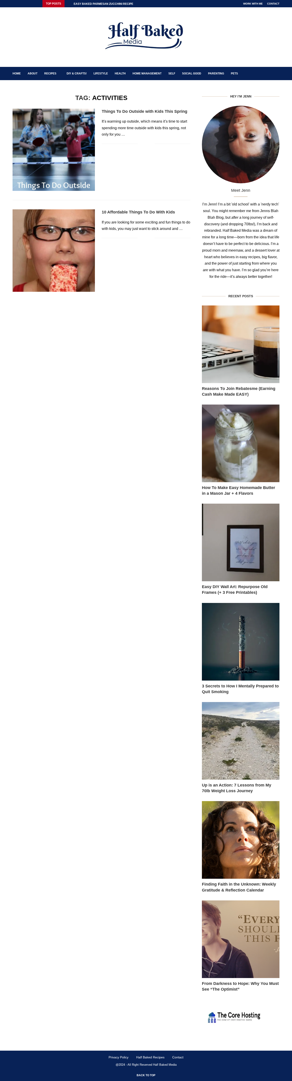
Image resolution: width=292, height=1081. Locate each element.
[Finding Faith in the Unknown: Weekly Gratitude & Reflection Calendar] (240, 840)
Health (120, 73)
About (32, 73)
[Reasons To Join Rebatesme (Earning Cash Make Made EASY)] (240, 344)
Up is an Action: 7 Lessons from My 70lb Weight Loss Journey (236, 788)
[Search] (277, 73)
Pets (234, 73)
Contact (273, 3)
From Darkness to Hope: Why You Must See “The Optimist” (240, 986)
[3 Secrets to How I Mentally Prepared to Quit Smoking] (240, 642)
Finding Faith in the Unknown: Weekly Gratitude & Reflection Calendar (239, 887)
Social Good (191, 73)
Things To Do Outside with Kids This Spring (144, 111)
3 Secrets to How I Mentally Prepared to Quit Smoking (240, 689)
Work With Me (253, 3)
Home (17, 73)
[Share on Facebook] (144, 144)
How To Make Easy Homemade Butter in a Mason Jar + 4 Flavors (238, 490)
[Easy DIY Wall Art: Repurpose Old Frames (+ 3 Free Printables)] (240, 542)
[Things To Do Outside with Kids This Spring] (54, 150)
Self (171, 73)
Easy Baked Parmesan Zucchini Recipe (103, 3)
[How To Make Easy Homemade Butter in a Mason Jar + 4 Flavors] (240, 443)
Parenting (216, 73)
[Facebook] (14, 3)
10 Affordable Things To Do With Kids (138, 212)
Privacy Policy (118, 1057)
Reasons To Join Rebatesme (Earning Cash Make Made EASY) (238, 391)
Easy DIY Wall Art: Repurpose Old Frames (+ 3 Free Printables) (235, 589)
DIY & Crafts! (77, 73)
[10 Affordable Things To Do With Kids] (54, 250)
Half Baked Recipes (150, 1057)
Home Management (147, 73)
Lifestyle (101, 73)
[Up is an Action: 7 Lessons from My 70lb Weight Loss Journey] (240, 741)
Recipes (50, 73)
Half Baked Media (165, 1064)
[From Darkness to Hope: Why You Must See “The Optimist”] (240, 939)
